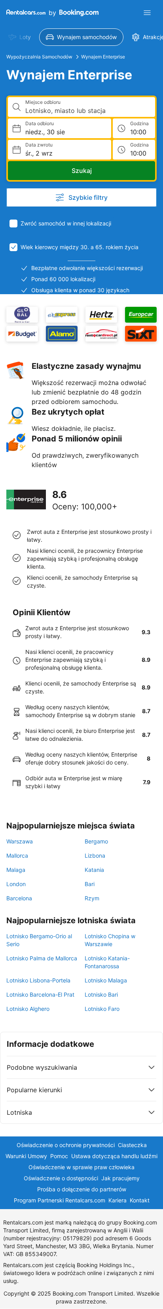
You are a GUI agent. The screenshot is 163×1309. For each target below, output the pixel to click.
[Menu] (147, 12)
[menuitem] (20, 37)
